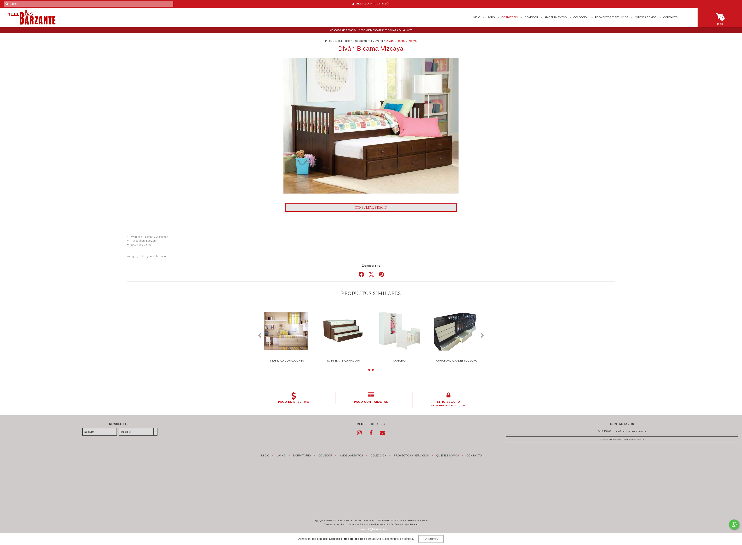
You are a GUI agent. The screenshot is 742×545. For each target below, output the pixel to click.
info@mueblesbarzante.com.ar (631, 431)
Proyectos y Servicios (611, 17)
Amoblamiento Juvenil (368, 40)
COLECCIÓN (581, 17)
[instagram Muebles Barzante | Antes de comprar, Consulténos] (359, 433)
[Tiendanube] (371, 530)
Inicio (476, 17)
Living (490, 17)
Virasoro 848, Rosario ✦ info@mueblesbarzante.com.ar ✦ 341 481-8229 (371, 30)
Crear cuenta (364, 4)
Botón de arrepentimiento (405, 524)
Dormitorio (509, 17)
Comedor (531, 17)
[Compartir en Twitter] (371, 274)
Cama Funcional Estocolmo (456, 360)
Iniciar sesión (382, 4)
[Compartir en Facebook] (361, 274)
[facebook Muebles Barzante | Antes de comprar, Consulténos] (371, 433)
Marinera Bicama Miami (343, 360)
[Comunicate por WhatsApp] (734, 524)
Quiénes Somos (645, 17)
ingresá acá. (382, 524)
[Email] (382, 433)
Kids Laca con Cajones (287, 360)
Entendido (431, 539)
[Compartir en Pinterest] (381, 274)
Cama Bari (400, 360)
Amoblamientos (555, 17)
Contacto (670, 17)
